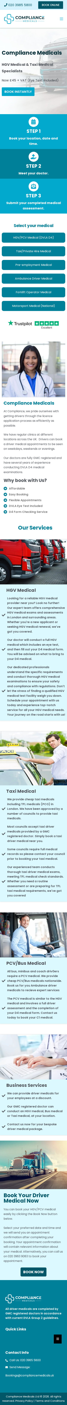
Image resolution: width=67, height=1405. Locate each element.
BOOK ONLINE (50, 5)
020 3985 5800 (19, 5)
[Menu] (61, 18)
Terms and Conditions (50, 1401)
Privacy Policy (24, 1401)
